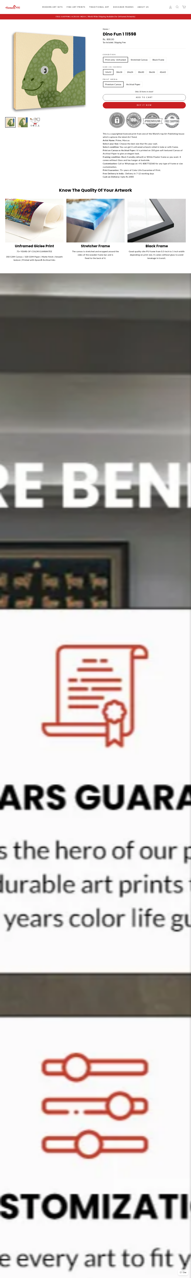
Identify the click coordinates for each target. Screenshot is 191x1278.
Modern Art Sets (52, 7)
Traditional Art (99, 7)
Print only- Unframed (115, 59)
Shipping (118, 42)
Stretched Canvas (139, 59)
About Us (143, 7)
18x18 (119, 72)
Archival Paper (133, 84)
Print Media (110, 79)
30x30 (141, 72)
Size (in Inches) (112, 67)
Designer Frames (123, 7)
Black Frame (158, 59)
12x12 (108, 72)
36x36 (152, 72)
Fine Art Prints (76, 7)
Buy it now (144, 105)
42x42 (163, 72)
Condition (109, 54)
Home (105, 29)
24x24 (130, 72)
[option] (95, 16)
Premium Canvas (113, 84)
